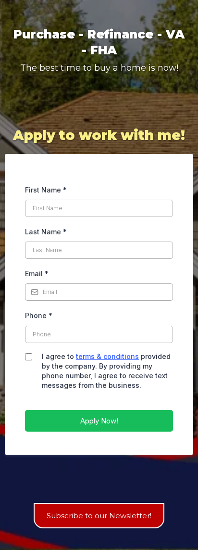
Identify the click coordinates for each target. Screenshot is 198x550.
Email (37, 273)
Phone (38, 315)
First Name (46, 190)
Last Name (46, 232)
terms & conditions (107, 356)
